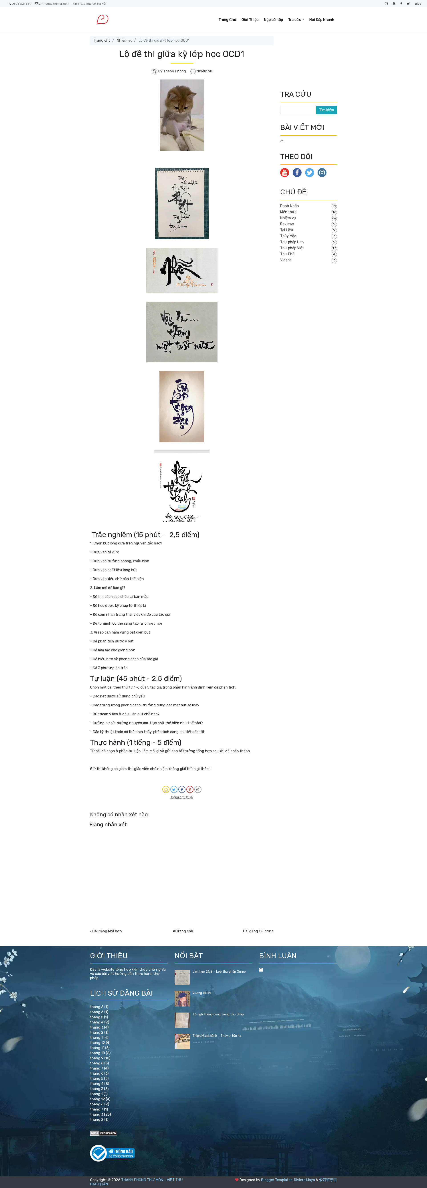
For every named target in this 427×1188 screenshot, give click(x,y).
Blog (418, 3)
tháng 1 (96, 1037)
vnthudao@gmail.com (54, 3)
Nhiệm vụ (124, 40)
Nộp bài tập (273, 20)
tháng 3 (96, 1027)
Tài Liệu (286, 230)
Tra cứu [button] (294, 20)
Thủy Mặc (288, 236)
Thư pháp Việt (292, 248)
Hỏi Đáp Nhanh (321, 20)
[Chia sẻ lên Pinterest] (189, 789)
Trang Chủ (227, 20)
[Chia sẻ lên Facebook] (181, 789)
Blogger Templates (276, 1180)
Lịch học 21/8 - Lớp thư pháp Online (219, 972)
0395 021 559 (21, 3)
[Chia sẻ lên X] (173, 789)
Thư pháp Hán (292, 242)
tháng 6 (96, 1012)
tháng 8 (96, 1007)
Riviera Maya (304, 1180)
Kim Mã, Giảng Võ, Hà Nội (89, 3)
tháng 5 (96, 1017)
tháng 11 (97, 1048)
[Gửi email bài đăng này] (165, 789)
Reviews (287, 224)
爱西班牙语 (328, 1180)
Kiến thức (288, 212)
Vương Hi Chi (201, 993)
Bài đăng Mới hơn (107, 931)
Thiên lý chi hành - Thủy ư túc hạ (216, 1036)
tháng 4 (96, 1022)
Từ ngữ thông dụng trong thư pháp (218, 1014)
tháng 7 (96, 1068)
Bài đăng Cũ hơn (257, 931)
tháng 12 (97, 1043)
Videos (285, 260)
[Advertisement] (302, 58)
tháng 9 (96, 1058)
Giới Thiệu (250, 20)
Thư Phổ (287, 254)
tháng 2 (96, 1032)
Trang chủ (102, 40)
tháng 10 (97, 1053)
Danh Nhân (289, 206)
